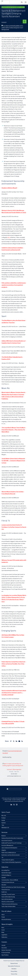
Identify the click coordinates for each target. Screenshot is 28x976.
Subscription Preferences (14, 966)
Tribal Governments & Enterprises (10, 904)
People (3, 917)
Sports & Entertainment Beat (13, 7)
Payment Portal (14, 963)
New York (4, 815)
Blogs (3, 932)
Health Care (4, 892)
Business (4, 835)
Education (4, 884)
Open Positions (5, 955)
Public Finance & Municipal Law (9, 852)
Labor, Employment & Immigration (9, 847)
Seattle (3, 820)
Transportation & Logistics (8, 859)
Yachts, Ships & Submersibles (8, 906)
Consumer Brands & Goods (8, 882)
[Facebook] (11, 741)
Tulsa (3, 825)
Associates (4, 947)
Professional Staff (6, 952)
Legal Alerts (4, 934)
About (3, 914)
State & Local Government (8, 901)
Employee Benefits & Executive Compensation (12, 838)
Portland (3, 818)
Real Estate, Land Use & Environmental (10, 855)
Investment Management (7, 845)
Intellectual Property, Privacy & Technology (11, 843)
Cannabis (4, 877)
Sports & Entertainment (7, 899)
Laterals (3, 945)
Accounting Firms (6, 870)
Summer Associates (6, 950)
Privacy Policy (14, 971)
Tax (2, 857)
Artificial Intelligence (6, 875)
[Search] (22, 2)
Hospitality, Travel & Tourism (8, 894)
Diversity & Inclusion (6, 919)
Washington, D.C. (5, 827)
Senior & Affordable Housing (8, 896)
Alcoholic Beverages (6, 872)
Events (3, 930)
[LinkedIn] (16, 741)
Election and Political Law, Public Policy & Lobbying (13, 887)
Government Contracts (7, 840)
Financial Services (6, 889)
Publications (4, 937)
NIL (9, 237)
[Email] (19, 741)
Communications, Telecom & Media (10, 880)
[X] (14, 741)
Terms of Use (14, 974)
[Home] (5, 2)
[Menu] (25, 2)
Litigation (4, 850)
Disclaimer (14, 968)
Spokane (4, 822)
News (3, 927)
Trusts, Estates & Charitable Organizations (11, 862)
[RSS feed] (22, 741)
